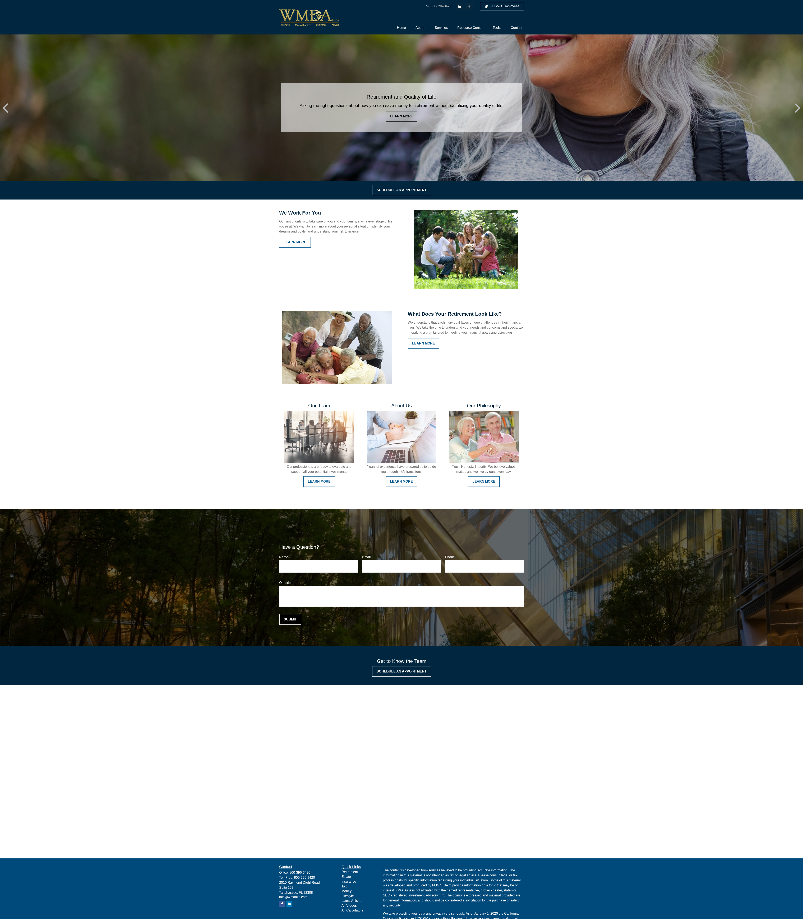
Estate (346, 876)
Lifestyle (347, 896)
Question (286, 583)
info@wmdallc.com (293, 897)
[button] (401, 27)
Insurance (348, 881)
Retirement (349, 872)
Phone (450, 557)
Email (366, 557)
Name (283, 557)
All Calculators (352, 910)
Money (346, 891)
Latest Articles (351, 900)
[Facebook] (469, 6)
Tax (344, 886)
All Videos (349, 905)
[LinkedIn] (459, 6)
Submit (290, 619)
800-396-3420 (440, 6)
